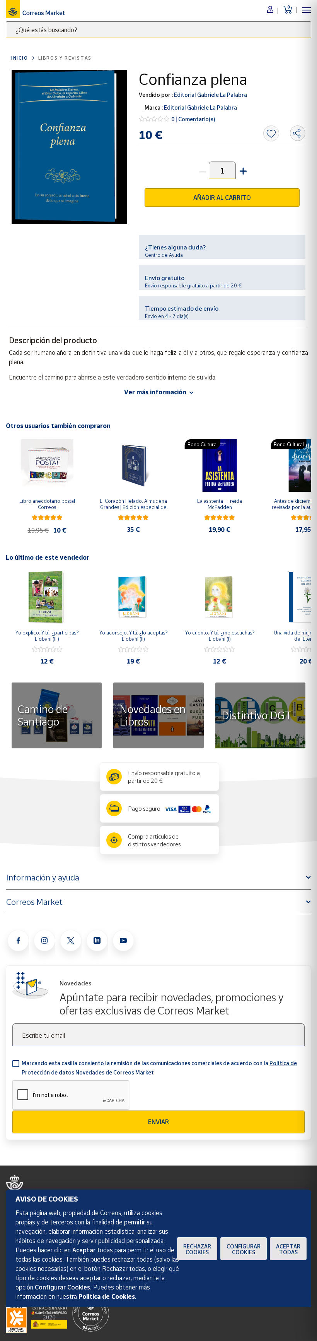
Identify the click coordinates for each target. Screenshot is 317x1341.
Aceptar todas (288, 1249)
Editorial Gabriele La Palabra (210, 94)
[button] (242, 170)
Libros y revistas (65, 58)
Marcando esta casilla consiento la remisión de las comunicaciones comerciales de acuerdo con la (159, 1068)
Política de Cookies (106, 1296)
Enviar (158, 1122)
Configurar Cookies (244, 1249)
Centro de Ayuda (164, 255)
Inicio (19, 58)
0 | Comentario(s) (193, 119)
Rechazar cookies (197, 1249)
